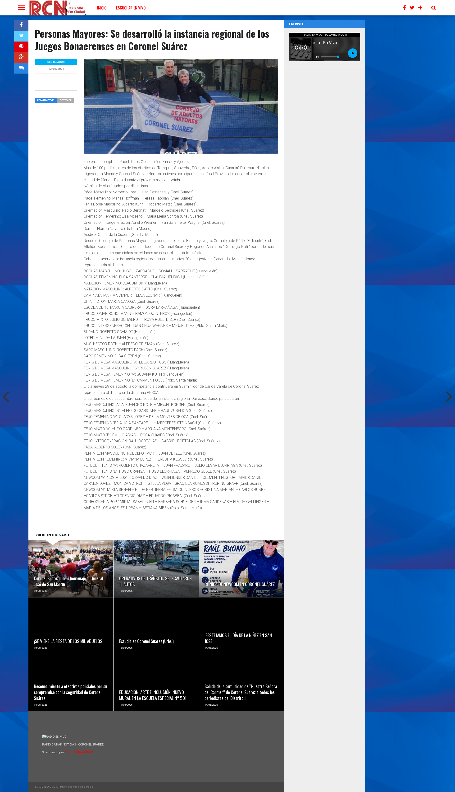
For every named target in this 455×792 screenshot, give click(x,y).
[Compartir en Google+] (21, 57)
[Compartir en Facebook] (21, 25)
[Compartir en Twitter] (21, 36)
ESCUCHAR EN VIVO (131, 8)
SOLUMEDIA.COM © (79, 752)
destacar (66, 100)
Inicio (102, 8)
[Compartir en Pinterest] (21, 47)
